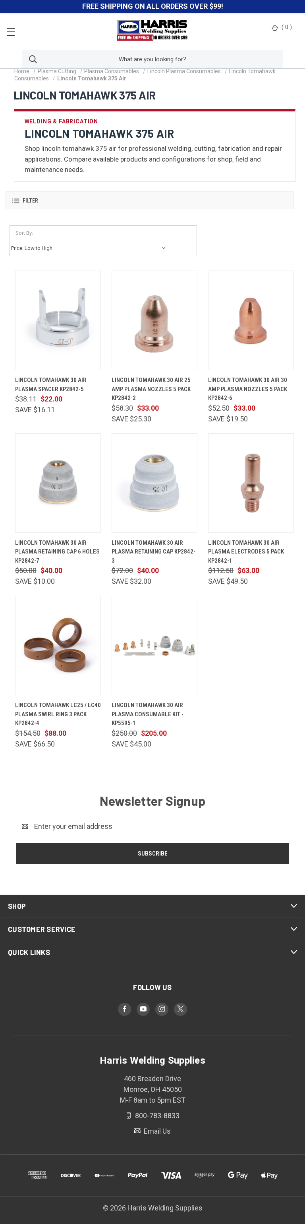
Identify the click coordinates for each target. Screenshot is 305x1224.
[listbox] (90, 248)
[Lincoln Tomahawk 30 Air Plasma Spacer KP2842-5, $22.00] (58, 320)
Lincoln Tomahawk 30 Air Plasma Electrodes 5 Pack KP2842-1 (246, 551)
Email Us (156, 1131)
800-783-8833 (156, 1115)
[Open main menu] (11, 31)
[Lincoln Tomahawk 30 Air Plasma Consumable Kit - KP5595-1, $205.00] (154, 645)
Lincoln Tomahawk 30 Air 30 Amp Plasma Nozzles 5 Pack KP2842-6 (247, 389)
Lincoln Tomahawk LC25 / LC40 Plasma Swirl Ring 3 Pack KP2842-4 (58, 714)
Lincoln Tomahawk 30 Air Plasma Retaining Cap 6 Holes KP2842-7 (57, 551)
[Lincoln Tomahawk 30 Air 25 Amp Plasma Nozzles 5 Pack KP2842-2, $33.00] (154, 320)
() (287, 27)
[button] (150, 200)
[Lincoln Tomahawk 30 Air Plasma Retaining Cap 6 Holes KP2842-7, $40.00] (58, 483)
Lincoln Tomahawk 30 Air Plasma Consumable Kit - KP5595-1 (147, 714)
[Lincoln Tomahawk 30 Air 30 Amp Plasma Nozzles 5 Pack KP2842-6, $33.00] (251, 320)
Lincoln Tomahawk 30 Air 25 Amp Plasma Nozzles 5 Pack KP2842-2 (151, 389)
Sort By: (24, 233)
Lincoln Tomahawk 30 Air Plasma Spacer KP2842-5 (51, 384)
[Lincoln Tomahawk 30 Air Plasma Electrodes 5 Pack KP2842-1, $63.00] (251, 483)
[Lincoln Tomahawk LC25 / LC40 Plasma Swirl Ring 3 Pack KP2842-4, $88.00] (58, 645)
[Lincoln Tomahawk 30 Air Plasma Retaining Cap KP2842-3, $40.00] (154, 483)
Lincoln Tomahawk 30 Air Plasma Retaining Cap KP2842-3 (153, 551)
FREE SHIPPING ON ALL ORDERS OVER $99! (152, 6)
